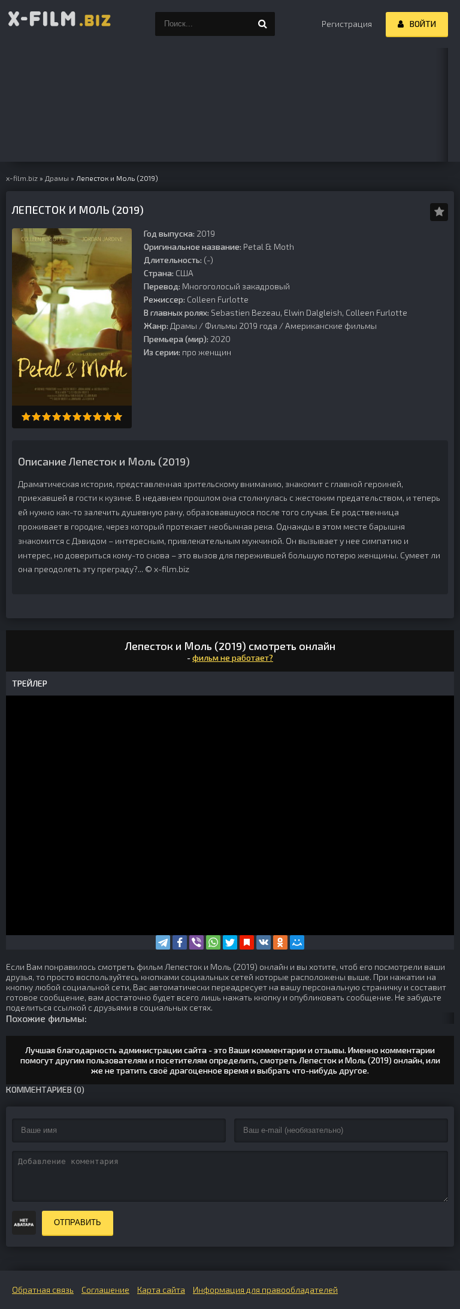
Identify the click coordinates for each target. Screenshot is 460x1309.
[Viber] (196, 942)
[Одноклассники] (280, 942)
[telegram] (163, 942)
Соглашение (105, 1289)
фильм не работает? (232, 657)
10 (118, 417)
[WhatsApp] (213, 942)
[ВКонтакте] (263, 942)
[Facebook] (179, 942)
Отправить (77, 1222)
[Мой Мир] (297, 942)
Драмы (183, 326)
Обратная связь (43, 1289)
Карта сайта (161, 1289)
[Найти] (263, 24)
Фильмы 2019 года (241, 326)
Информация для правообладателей (265, 1289)
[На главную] (60, 24)
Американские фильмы (331, 326)
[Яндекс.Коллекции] (247, 942)
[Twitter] (230, 942)
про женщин (206, 352)
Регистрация (347, 24)
